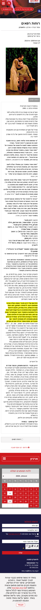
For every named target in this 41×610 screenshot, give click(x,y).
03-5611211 (34, 567)
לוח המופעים (7, 9)
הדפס (25, 447)
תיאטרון (22, 27)
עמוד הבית (36, 27)
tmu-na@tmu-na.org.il (30, 571)
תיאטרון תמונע (32, 559)
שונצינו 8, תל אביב (31, 565)
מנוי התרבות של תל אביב (24, 9)
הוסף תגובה (15, 447)
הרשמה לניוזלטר (31, 522)
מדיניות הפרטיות (19, 588)
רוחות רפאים (30, 23)
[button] (3, 3)
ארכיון (29, 27)
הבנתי (20, 605)
